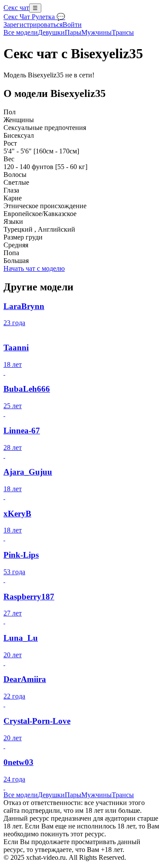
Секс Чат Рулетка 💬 (34, 16)
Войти (72, 24)
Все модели (20, 794)
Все (20, 32)
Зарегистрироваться (33, 24)
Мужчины (96, 32)
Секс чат (16, 7)
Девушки (51, 32)
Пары (73, 32)
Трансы (123, 32)
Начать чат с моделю (34, 268)
